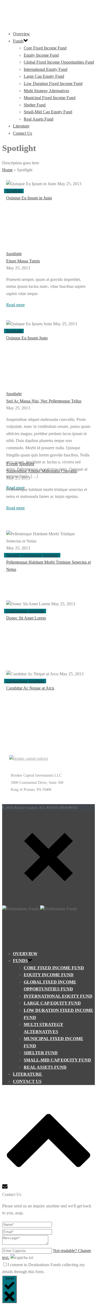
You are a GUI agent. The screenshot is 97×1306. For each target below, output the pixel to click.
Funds (18, 41)
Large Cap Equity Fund (44, 76)
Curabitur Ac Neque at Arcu (30, 688)
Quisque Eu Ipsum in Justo (29, 198)
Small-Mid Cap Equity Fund (48, 112)
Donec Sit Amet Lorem (26, 618)
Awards (12, 555)
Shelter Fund (35, 105)
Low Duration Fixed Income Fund (53, 83)
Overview (21, 34)
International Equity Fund (45, 69)
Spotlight (14, 191)
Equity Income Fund (41, 55)
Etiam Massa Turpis (23, 261)
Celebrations (31, 555)
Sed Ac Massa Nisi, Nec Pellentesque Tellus (43, 401)
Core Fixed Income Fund (45, 48)
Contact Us (22, 133)
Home (7, 170)
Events (12, 464)
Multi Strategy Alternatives (46, 90)
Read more (15, 305)
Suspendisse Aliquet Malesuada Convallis (41, 471)
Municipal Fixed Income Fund (49, 97)
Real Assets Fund (38, 119)
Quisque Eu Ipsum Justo (27, 338)
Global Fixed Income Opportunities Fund (59, 62)
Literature (21, 126)
